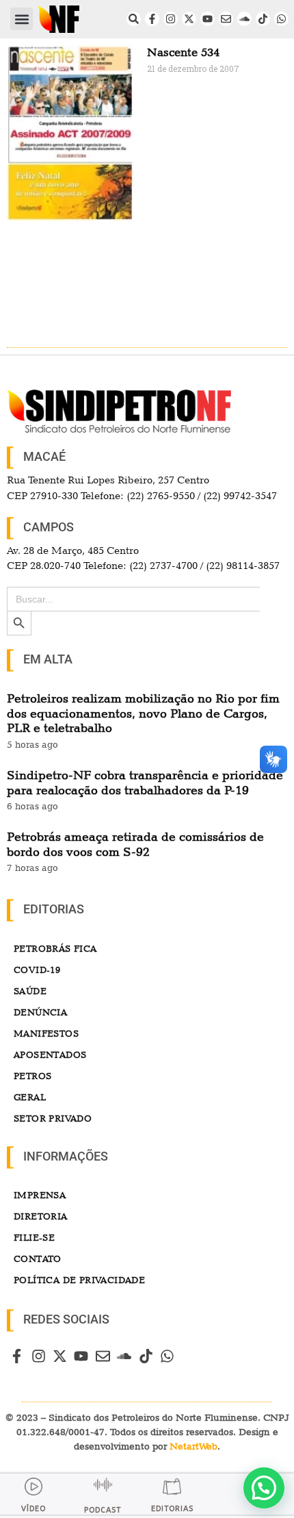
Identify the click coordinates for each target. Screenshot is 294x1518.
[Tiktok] (263, 19)
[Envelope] (226, 19)
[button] (21, 19)
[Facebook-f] (152, 19)
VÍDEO (33, 1508)
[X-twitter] (189, 19)
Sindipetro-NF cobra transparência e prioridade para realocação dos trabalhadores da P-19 (145, 782)
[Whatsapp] (281, 19)
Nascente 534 (183, 52)
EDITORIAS (172, 1508)
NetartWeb (193, 1446)
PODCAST (102, 1510)
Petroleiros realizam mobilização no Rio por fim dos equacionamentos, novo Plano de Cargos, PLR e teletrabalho (143, 713)
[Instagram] (170, 19)
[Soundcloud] (244, 19)
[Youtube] (207, 19)
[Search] (133, 19)
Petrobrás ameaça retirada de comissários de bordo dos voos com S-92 (135, 844)
